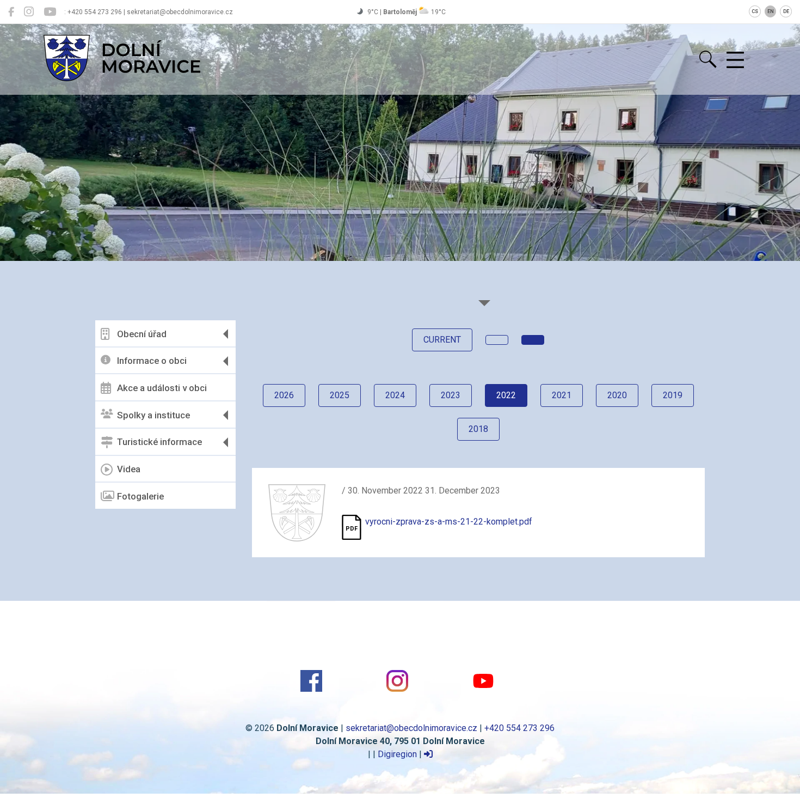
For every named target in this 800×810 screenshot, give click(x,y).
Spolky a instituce (153, 415)
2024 (395, 395)
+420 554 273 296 (519, 728)
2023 (450, 395)
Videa (128, 469)
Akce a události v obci (162, 387)
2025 (339, 395)
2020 (617, 395)
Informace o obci (152, 360)
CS (755, 11)
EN (770, 11)
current (442, 339)
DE (786, 11)
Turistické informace (159, 441)
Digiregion (397, 754)
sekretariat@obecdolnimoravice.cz (411, 728)
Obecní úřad (142, 333)
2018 (478, 429)
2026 (284, 395)
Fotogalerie (140, 496)
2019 (672, 395)
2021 (561, 395)
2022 (506, 395)
